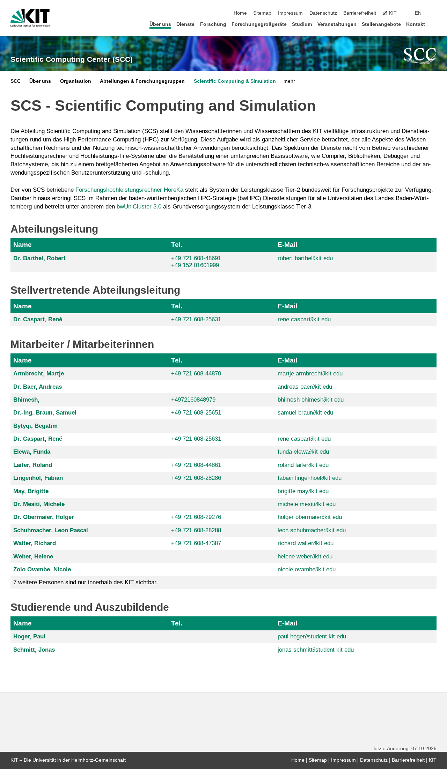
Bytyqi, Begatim (35, 426)
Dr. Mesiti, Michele (39, 504)
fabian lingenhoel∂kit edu (310, 478)
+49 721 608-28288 (196, 530)
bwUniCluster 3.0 (139, 206)
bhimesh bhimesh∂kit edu (311, 399)
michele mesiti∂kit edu (307, 504)
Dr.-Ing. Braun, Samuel (44, 412)
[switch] (434, 13)
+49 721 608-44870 (196, 373)
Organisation (75, 81)
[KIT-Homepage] (30, 18)
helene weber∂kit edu (305, 556)
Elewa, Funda (31, 451)
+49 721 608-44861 (196, 465)
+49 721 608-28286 (196, 478)
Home (240, 13)
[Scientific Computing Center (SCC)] (420, 56)
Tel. (176, 244)
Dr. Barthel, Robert (39, 258)
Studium (302, 24)
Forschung (213, 24)
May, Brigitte (31, 491)
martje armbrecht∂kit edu (310, 373)
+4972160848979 (193, 399)
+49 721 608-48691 (196, 258)
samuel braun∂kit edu (305, 412)
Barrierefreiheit (359, 13)
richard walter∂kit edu (306, 543)
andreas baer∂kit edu (305, 386)
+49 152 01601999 (195, 265)
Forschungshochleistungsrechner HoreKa (129, 189)
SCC (15, 81)
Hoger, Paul (29, 636)
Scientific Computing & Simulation (235, 81)
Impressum (290, 13)
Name (22, 244)
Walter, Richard (34, 543)
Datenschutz (323, 13)
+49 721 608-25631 (196, 319)
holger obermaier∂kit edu (310, 517)
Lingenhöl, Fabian (38, 478)
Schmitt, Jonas (34, 649)
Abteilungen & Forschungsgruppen (142, 81)
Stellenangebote (381, 24)
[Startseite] (434, 24)
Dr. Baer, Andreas (37, 386)
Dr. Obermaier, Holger (43, 517)
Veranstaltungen (337, 24)
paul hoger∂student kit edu (312, 636)
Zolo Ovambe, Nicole (42, 569)
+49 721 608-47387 (196, 543)
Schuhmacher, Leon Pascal (50, 530)
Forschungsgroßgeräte (259, 24)
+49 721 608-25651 (196, 412)
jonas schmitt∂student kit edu (316, 649)
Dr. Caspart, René (37, 319)
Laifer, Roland (32, 465)
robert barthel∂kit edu (305, 258)
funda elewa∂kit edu (303, 451)
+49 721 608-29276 (196, 517)
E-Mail (287, 244)
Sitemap (262, 13)
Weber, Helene (33, 556)
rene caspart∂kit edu (304, 319)
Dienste (185, 24)
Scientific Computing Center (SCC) (71, 59)
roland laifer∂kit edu (303, 465)
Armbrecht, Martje (38, 373)
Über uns (160, 24)
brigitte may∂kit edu (303, 491)
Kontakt (415, 24)
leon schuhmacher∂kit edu (312, 530)
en (418, 13)
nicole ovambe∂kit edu (307, 569)
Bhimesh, (26, 399)
